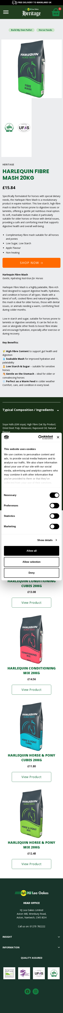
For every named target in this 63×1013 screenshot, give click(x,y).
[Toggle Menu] (6, 12)
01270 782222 (37, 926)
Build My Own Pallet (21, 30)
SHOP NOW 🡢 (31, 263)
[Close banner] (58, 437)
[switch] (54, 505)
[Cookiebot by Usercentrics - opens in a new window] (39, 437)
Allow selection (31, 561)
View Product (32, 603)
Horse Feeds (45, 30)
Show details (45, 540)
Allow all (32, 550)
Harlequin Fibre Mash (26, 199)
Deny (32, 572)
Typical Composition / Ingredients (28, 410)
